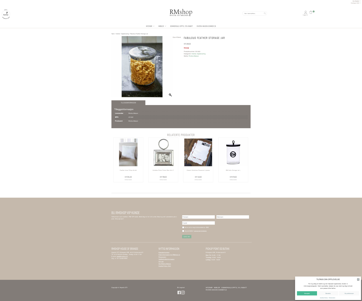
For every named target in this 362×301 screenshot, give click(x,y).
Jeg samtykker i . (195, 231)
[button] (358, 279)
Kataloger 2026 (355, 3)
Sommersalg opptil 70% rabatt (181, 26)
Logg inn (305, 15)
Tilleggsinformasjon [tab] (128, 102)
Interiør (149, 26)
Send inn (187, 237)
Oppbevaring (125, 34)
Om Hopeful (356, 1)
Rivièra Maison (194, 56)
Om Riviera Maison (165, 264)
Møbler (161, 26)
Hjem (113, 34)
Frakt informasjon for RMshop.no (169, 255)
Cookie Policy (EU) (165, 266)
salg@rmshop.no (122, 256)
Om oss (161, 261)
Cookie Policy (324, 297)
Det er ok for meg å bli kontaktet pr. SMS (196, 227)
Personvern (332, 297)
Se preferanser (349, 293)
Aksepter (307, 293)
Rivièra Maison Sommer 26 (206, 26)
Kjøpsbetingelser (164, 252)
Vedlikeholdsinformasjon (166, 259)
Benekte (328, 293)
